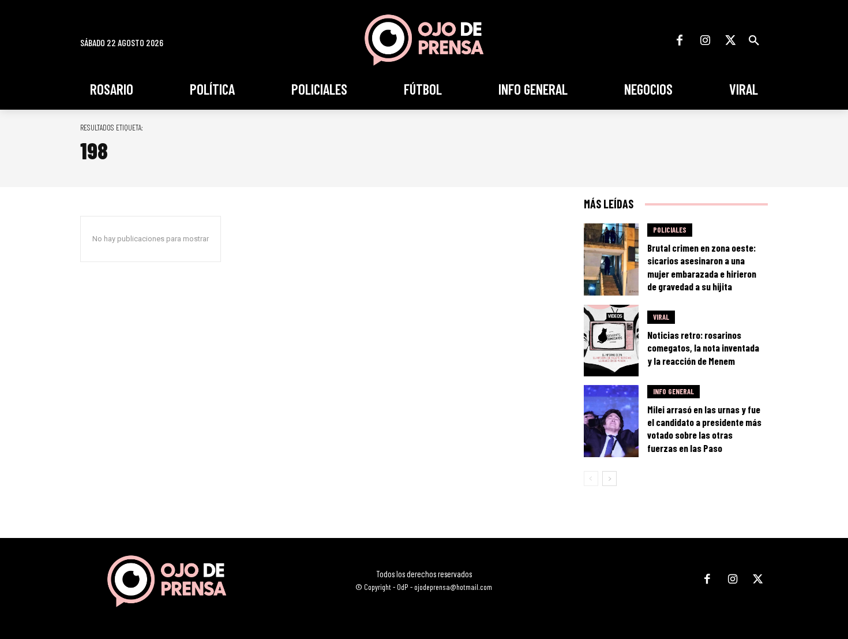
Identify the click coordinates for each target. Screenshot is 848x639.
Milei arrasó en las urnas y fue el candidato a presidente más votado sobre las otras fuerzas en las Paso (704, 428)
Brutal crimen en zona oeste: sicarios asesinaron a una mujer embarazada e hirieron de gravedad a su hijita (701, 267)
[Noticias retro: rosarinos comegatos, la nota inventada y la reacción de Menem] (611, 341)
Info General (673, 391)
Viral (661, 317)
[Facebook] (679, 40)
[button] (754, 40)
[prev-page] (591, 478)
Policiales (669, 229)
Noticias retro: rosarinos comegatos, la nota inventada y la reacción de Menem (703, 347)
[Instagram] (705, 40)
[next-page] (609, 478)
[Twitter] (730, 40)
